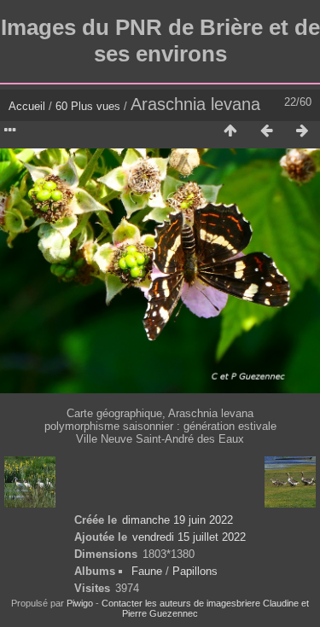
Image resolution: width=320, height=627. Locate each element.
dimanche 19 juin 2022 (177, 520)
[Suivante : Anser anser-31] (302, 131)
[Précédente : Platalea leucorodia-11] (266, 131)
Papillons (195, 571)
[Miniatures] (230, 131)
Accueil (27, 106)
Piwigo (80, 603)
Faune (146, 571)
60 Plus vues (87, 106)
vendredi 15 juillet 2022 (189, 537)
